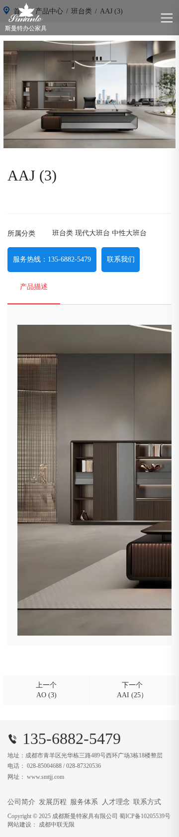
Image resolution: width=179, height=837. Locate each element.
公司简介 (21, 802)
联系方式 (147, 802)
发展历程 (53, 802)
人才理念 (116, 802)
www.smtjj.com (45, 776)
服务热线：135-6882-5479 (52, 259)
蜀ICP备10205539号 (145, 816)
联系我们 (121, 259)
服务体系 (84, 802)
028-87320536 (83, 765)
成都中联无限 (57, 824)
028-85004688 (44, 765)
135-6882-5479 (71, 738)
